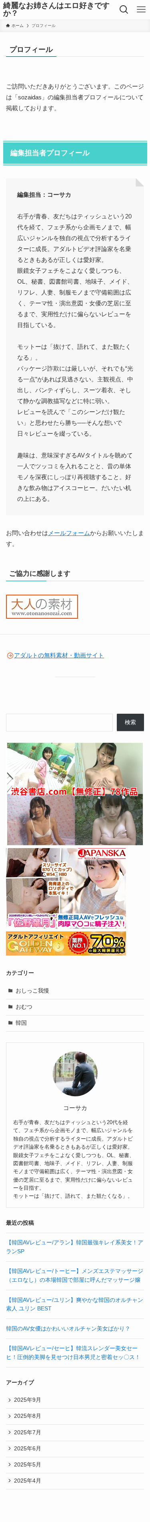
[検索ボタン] (124, 9)
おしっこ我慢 (32, 991)
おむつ (24, 1007)
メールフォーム (69, 532)
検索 (130, 722)
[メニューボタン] (141, 9)
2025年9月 (27, 1400)
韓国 (21, 1023)
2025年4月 (27, 1481)
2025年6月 (27, 1449)
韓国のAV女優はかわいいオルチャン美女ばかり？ (68, 1329)
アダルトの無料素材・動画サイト (59, 655)
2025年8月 (27, 1416)
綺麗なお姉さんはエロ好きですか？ (56, 9)
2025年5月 (27, 1465)
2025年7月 (27, 1432)
